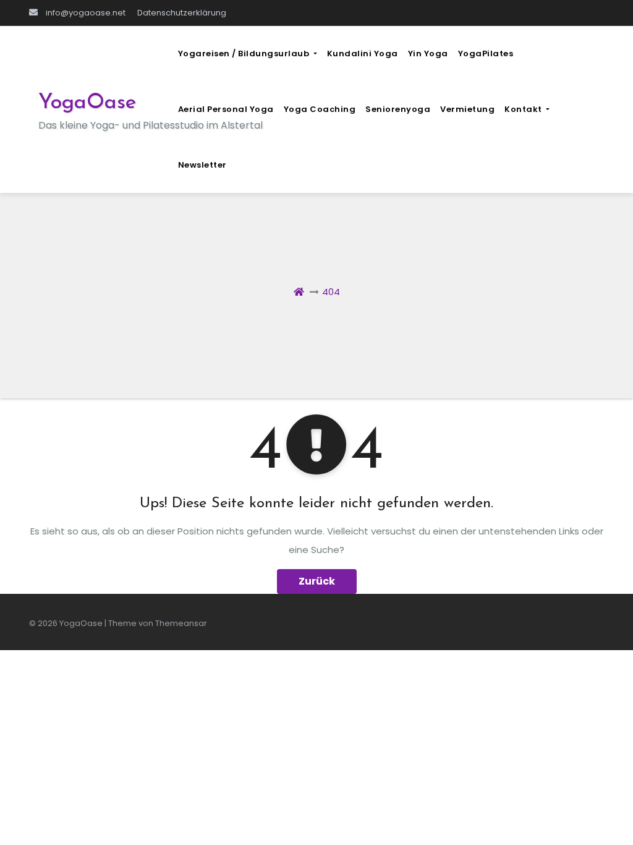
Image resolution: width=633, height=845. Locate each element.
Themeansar (181, 623)
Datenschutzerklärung (181, 13)
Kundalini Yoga (362, 53)
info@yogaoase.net (84, 13)
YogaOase (87, 103)
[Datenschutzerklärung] (330, 12)
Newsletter (202, 165)
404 (331, 291)
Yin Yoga (428, 53)
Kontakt (524, 109)
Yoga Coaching (320, 109)
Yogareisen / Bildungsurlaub (245, 53)
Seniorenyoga (397, 109)
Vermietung (467, 109)
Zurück (317, 581)
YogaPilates (486, 53)
